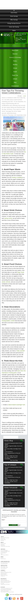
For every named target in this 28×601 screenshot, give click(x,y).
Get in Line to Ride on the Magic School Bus (13, 449)
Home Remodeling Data (5, 580)
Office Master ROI (4, 566)
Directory (2, 540)
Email (3, 519)
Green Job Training (14, 27)
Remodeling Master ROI (5, 562)
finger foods (20, 272)
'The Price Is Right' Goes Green (11, 455)
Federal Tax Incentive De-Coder (6, 588)
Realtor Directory (4, 579)
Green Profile (3, 571)
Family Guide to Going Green (6, 590)
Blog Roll (24, 39)
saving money (8, 218)
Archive (2, 557)
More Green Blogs (14, 460)
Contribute (18, 39)
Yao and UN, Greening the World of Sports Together (13, 444)
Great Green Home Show (5, 546)
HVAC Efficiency (4, 568)
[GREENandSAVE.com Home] (7, 594)
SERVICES (3, 549)
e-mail (24, 96)
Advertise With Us (4, 573)
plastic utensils (6, 282)
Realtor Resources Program (6, 581)
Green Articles (3, 558)
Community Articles (4, 563)
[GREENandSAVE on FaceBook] (10, 599)
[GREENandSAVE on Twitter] (6, 599)
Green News (14, 12)
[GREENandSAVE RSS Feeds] (14, 599)
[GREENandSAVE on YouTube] (17, 599)
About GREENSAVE (5, 537)
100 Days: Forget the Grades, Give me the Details (13, 446)
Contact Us (3, 538)
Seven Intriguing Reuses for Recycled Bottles (12, 454)
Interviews (2, 544)
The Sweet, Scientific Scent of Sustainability (11, 458)
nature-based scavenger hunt (16, 404)
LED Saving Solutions (4, 554)
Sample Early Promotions (5, 584)
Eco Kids (2, 583)
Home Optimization (4, 550)
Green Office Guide (4, 567)
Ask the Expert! (3, 574)
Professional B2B (4, 552)
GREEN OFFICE (4, 565)
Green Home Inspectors (5, 582)
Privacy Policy (3, 539)
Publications (3, 545)
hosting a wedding (17, 177)
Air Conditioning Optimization (6, 589)
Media (14, 30)
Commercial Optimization (5, 551)
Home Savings (14, 16)
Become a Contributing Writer (6, 572)
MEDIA (2, 542)
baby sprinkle (20, 351)
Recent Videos (3, 543)
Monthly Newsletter (4, 575)
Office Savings (14, 19)
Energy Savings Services (14, 23)
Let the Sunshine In (9, 451)
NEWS (2, 556)
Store (17, 40)
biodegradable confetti (8, 320)
